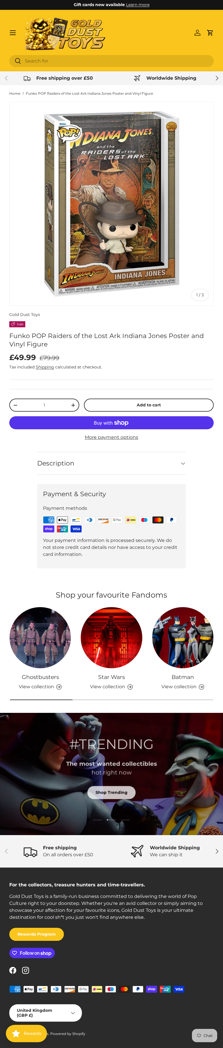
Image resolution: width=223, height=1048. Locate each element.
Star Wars (111, 676)
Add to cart (149, 405)
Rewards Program (36, 934)
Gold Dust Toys (24, 314)
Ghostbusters (40, 676)
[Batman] (182, 637)
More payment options (111, 437)
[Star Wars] (111, 637)
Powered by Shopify (67, 1033)
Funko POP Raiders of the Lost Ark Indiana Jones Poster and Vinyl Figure (89, 93)
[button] (210, 32)
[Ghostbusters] (40, 637)
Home (14, 93)
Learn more (138, 4)
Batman (183, 676)
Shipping (45, 367)
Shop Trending (111, 792)
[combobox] (111, 61)
